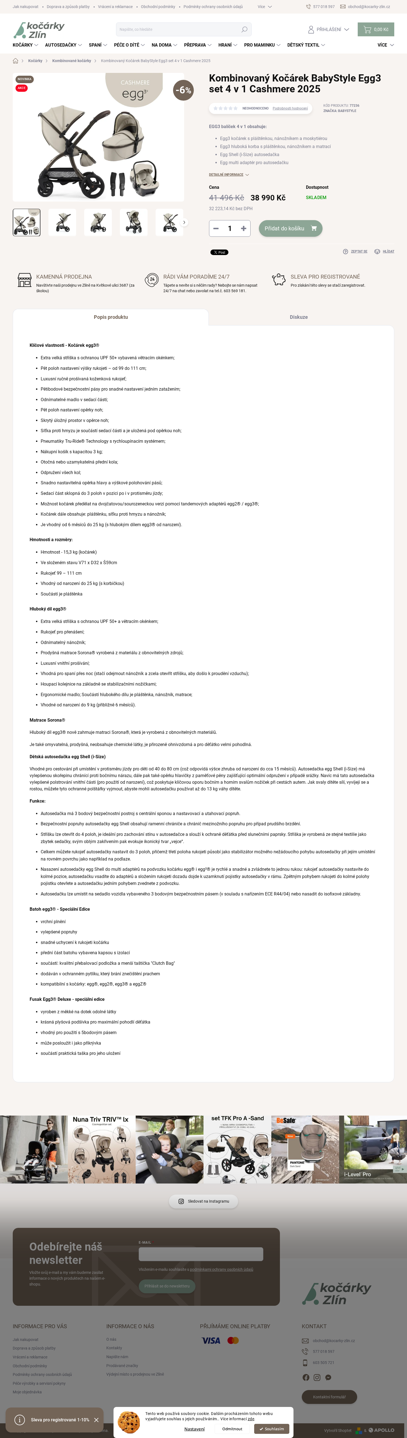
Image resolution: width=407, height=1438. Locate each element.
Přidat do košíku (284, 228)
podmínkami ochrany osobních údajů (221, 1269)
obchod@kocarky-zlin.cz (334, 1340)
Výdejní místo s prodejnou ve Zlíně (135, 1374)
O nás (111, 1339)
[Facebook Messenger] (328, 1377)
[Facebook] (306, 1377)
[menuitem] (26, 45)
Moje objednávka (27, 1392)
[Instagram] (317, 1377)
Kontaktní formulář (329, 1397)
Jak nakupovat (25, 6)
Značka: (339, 111)
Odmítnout (232, 1428)
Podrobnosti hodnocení (290, 108)
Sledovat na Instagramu (208, 1201)
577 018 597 (323, 1351)
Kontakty (114, 1348)
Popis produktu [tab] (111, 317)
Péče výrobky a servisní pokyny (39, 1383)
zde (251, 1419)
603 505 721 (323, 1362)
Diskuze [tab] (299, 317)
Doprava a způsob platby (68, 6)
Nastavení (194, 1429)
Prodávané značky (122, 1365)
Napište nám (117, 1357)
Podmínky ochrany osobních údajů (213, 6)
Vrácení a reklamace (115, 6)
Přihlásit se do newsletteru (167, 1286)
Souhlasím (274, 1428)
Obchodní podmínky (158, 6)
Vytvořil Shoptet (338, 1430)
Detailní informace (226, 175)
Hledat (244, 29)
